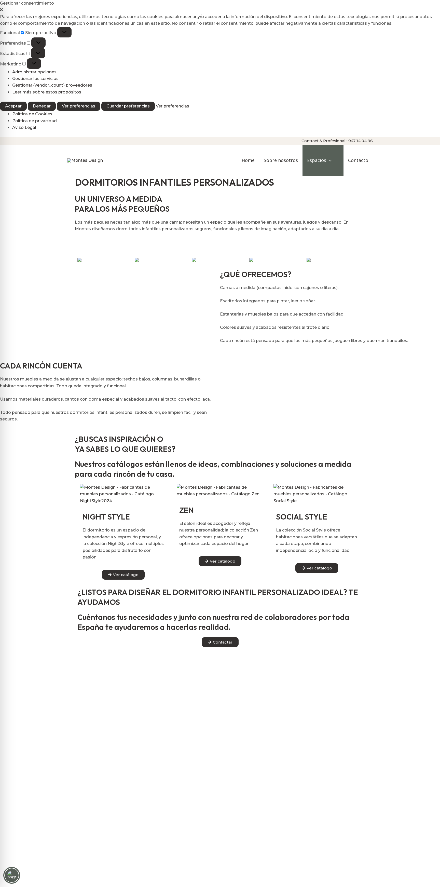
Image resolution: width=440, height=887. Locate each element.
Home (248, 160)
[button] (220, 10)
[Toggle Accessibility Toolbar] (12, 875)
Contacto (358, 160)
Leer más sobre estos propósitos (46, 92)
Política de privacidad (34, 120)
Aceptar (13, 106)
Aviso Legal (24, 127)
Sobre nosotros (281, 160)
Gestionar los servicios (35, 78)
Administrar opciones (34, 72)
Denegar (42, 106)
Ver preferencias (78, 106)
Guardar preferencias (128, 106)
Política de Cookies (32, 114)
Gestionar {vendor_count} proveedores (52, 85)
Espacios (316, 160)
